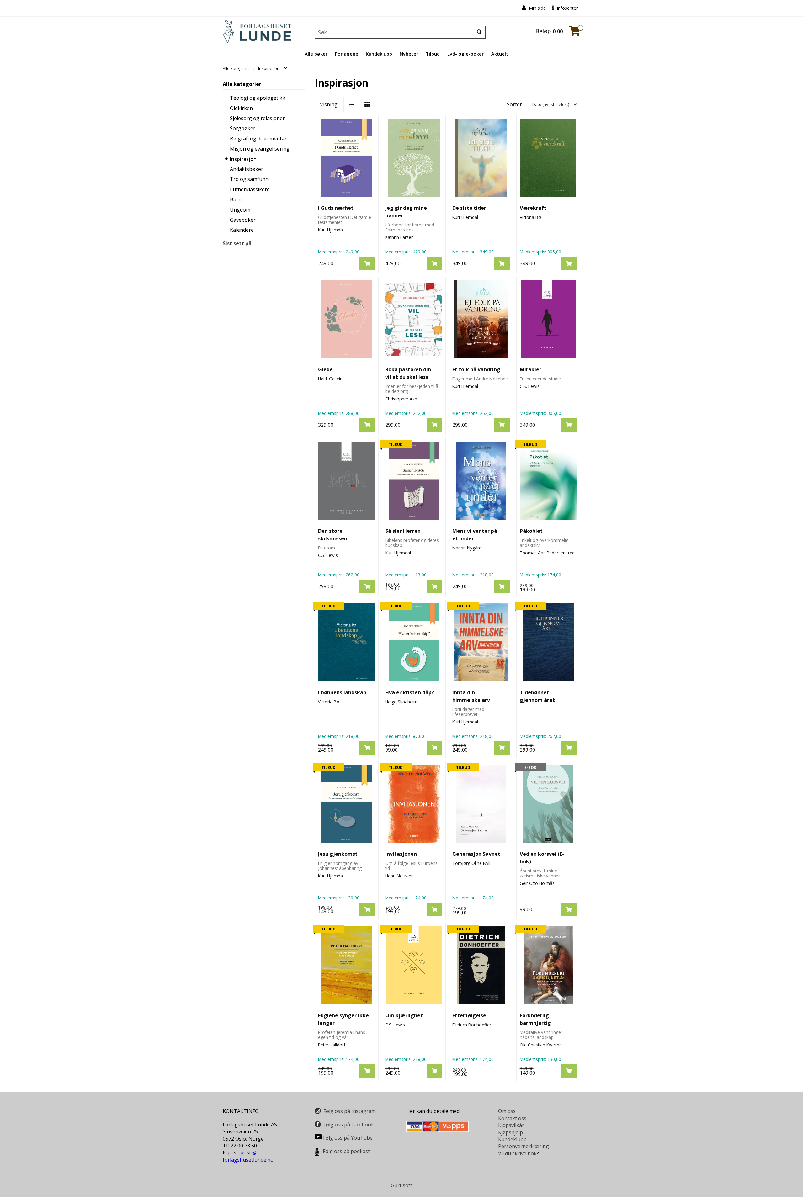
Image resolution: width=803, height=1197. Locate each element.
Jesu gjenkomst (338, 853)
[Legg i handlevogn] (367, 263)
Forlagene (346, 53)
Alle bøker (316, 53)
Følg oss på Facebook (348, 1124)
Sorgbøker (242, 128)
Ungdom (240, 209)
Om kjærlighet (404, 1015)
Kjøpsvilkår (511, 1125)
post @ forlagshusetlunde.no (248, 1156)
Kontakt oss (512, 1118)
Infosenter (567, 8)
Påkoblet (531, 530)
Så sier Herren (403, 530)
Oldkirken (241, 108)
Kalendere (242, 229)
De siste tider (469, 207)
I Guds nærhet (336, 207)
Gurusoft (401, 1185)
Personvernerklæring (523, 1146)
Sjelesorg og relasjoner (257, 118)
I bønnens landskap (342, 692)
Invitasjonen (401, 853)
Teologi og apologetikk (257, 97)
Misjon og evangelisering (260, 148)
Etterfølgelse (469, 1015)
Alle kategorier (242, 84)
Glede (325, 369)
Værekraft (533, 207)
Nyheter (409, 53)
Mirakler (530, 369)
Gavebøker (243, 219)
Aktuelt (499, 53)
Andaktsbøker (246, 169)
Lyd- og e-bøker (465, 53)
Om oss (507, 1111)
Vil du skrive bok (517, 1153)
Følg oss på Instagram (349, 1111)
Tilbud (433, 53)
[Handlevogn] (574, 32)
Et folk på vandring (476, 369)
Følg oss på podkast (346, 1151)
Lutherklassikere (250, 189)
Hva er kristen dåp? (409, 692)
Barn (236, 199)
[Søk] (479, 32)
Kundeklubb (379, 53)
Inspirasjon (243, 159)
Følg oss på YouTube (348, 1137)
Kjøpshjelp (510, 1132)
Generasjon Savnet (476, 853)
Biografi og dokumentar (258, 138)
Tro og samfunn (249, 179)
